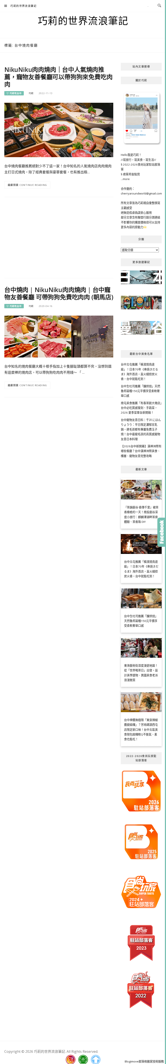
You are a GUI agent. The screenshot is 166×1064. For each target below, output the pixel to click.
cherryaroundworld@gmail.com (141, 193)
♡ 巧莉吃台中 (14, 93)
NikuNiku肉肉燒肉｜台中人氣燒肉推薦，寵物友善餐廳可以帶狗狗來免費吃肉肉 (58, 76)
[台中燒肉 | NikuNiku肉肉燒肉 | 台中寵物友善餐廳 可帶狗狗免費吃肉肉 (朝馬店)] (58, 336)
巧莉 (31, 93)
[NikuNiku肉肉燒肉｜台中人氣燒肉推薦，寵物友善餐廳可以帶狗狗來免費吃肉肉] (58, 129)
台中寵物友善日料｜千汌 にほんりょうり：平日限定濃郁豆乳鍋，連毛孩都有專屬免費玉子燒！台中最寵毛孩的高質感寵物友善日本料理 (141, 429)
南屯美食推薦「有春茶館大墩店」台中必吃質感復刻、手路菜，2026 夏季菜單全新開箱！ (141, 408)
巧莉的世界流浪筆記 (23, 6)
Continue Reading (33, 185)
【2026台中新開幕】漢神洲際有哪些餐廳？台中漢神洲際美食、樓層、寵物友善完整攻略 (141, 451)
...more (125, 179)
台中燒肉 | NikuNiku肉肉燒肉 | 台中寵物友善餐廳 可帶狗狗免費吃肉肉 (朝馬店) (58, 293)
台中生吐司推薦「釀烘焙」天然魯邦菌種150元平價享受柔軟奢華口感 (140, 391)
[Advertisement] (58, 235)
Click (161, 532)
